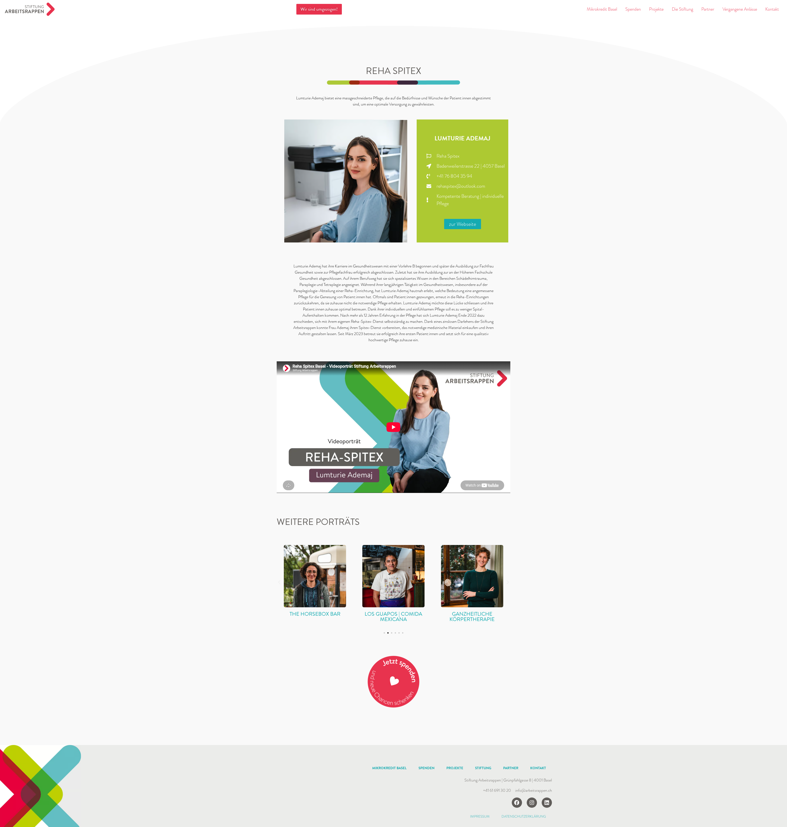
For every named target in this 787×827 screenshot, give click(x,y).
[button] (279, 582)
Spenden (633, 9)
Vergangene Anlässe (739, 9)
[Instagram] (532, 802)
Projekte (656, 9)
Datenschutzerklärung (524, 816)
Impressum (480, 816)
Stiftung (483, 768)
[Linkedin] (547, 802)
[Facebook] (517, 802)
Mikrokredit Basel (602, 9)
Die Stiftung (682, 9)
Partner (707, 9)
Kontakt (772, 9)
